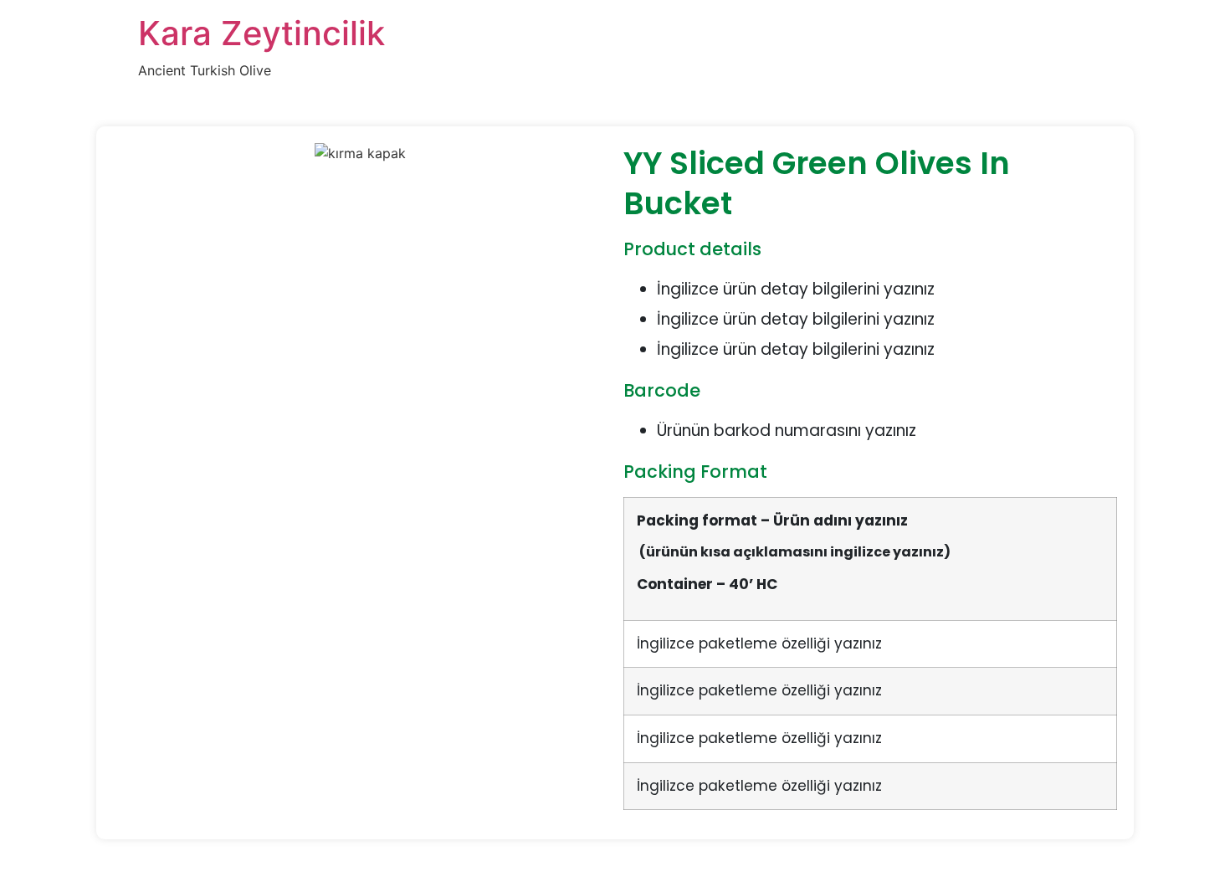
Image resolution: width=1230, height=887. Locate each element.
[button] (360, 173)
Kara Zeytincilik (261, 33)
